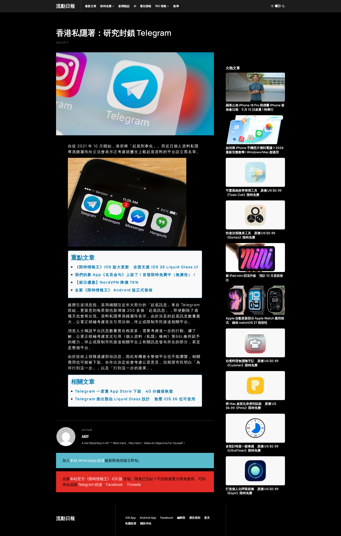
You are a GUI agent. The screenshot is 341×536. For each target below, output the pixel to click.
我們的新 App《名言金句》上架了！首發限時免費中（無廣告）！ (136, 274)
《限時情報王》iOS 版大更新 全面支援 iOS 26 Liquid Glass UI (137, 266)
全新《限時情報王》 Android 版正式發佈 (114, 290)
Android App (148, 517)
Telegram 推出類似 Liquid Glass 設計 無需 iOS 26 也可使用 (135, 398)
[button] (278, 6)
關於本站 (145, 523)
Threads (134, 484)
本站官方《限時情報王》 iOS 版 (96, 478)
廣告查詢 (194, 517)
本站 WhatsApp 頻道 (87, 460)
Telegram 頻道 (90, 484)
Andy (85, 436)
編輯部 (181, 517)
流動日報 (65, 6)
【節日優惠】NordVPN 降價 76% (107, 282)
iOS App (130, 517)
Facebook (114, 484)
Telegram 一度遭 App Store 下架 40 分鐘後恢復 (124, 391)
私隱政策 (130, 523)
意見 (207, 517)
